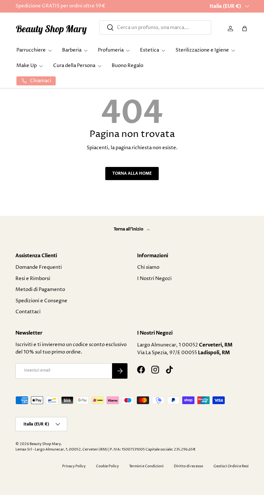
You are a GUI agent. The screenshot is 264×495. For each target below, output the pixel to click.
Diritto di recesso (188, 466)
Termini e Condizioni (146, 466)
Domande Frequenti (38, 267)
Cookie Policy (107, 466)
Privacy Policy (74, 466)
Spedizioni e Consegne (41, 300)
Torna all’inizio (129, 229)
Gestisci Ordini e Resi (231, 466)
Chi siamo (148, 267)
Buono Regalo (127, 65)
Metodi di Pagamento (40, 289)
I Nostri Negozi (154, 278)
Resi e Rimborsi (32, 278)
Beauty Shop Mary (45, 444)
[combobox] (155, 27)
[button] (245, 29)
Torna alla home (132, 173)
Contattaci (28, 311)
